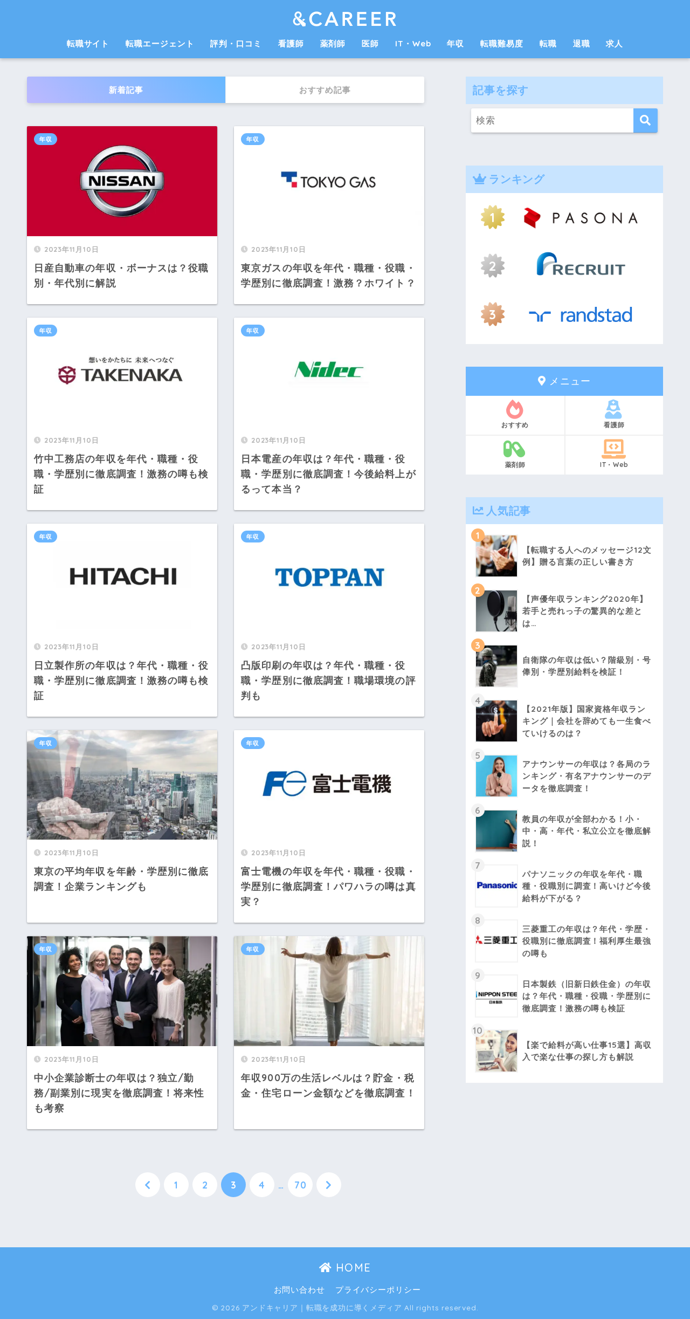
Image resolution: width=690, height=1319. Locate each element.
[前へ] (147, 1184)
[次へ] (328, 1184)
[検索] (645, 120)
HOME (351, 1267)
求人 (614, 43)
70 (300, 1185)
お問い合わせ (299, 1289)
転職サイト (88, 43)
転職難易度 (501, 43)
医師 (370, 43)
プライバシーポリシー (378, 1289)
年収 (455, 43)
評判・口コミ (235, 43)
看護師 (291, 43)
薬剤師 (333, 43)
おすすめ (515, 425)
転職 (548, 43)
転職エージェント (160, 43)
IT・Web (413, 43)
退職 (581, 43)
